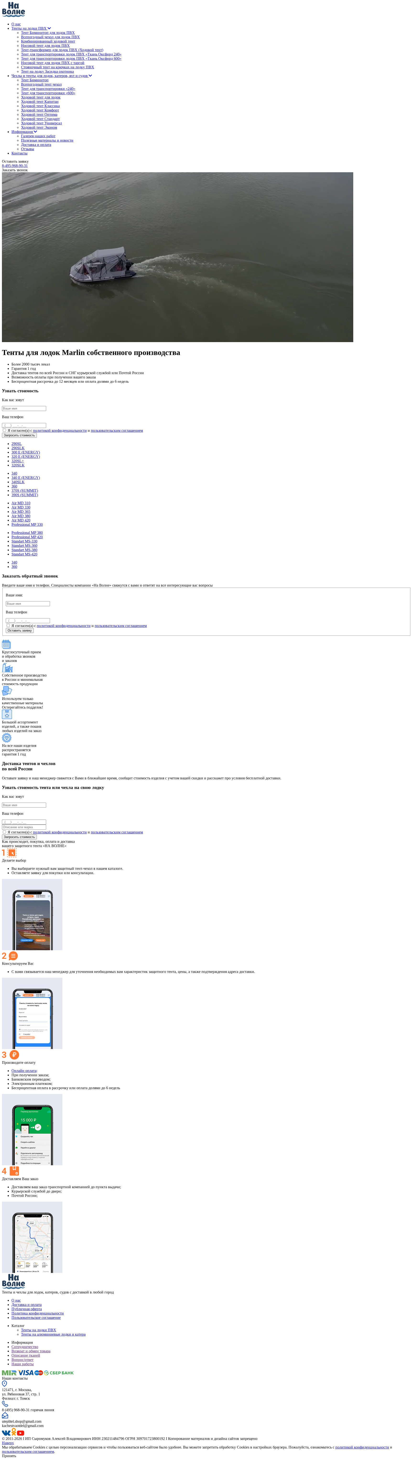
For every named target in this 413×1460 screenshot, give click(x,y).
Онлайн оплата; (24, 1071)
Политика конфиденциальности (37, 1313)
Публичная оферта (26, 1309)
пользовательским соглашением (117, 430)
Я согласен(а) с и (75, 430)
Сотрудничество (24, 1347)
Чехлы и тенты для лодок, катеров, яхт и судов (50, 76)
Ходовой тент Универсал (41, 123)
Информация (22, 132)
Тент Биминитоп (35, 80)
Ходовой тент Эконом (39, 127)
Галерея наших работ (38, 136)
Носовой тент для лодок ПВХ (45, 46)
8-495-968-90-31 (15, 166)
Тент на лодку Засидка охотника (47, 71)
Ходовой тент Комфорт (40, 110)
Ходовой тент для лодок (40, 97)
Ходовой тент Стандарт (40, 119)
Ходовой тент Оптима (39, 114)
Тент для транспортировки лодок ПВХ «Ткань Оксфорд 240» (71, 54)
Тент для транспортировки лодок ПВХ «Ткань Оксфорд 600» (71, 58)
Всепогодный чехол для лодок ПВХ (50, 37)
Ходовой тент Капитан (40, 102)
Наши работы (22, 1364)
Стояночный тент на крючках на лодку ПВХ (57, 67)
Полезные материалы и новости (47, 140)
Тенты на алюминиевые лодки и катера (53, 1334)
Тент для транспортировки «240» (48, 89)
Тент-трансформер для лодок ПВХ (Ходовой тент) (62, 50)
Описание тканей (25, 1355)
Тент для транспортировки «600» (48, 93)
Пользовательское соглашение (36, 1318)
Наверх (8, 1443)
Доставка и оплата (36, 145)
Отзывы (27, 149)
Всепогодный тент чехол (41, 84)
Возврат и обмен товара (30, 1351)
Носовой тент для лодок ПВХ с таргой (52, 63)
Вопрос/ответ (22, 1360)
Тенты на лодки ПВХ (29, 28)
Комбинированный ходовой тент (48, 41)
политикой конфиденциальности (60, 430)
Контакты (19, 153)
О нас (16, 24)
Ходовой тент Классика (40, 106)
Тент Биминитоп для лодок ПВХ (48, 33)
